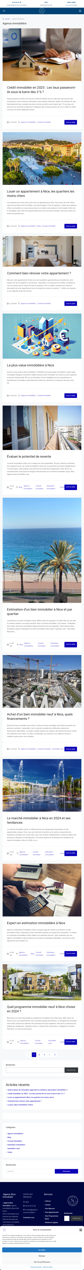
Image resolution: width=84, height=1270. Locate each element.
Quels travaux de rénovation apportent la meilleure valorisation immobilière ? (38, 1090)
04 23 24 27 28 (16, 2)
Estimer (48, 1201)
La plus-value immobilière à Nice (30, 365)
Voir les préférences (42, 1262)
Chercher (66, 1171)
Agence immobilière (28, 122)
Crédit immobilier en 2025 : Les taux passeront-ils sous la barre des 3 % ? (36, 1094)
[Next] (50, 1054)
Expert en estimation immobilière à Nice (36, 923)
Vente (62, 487)
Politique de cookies (36, 1267)
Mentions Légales (47, 1267)
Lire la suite (70, 122)
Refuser (42, 1256)
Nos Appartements (52, 1212)
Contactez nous (28, 1217)
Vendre (48, 1205)
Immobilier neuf (58, 749)
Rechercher (10, 1065)
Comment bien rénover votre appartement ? (39, 273)
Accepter (42, 1250)
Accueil (7, 19)
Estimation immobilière (51, 487)
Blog (39, 226)
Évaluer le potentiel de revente (29, 456)
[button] (81, 1230)
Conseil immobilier (44, 122)
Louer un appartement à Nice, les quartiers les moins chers (31, 1097)
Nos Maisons (50, 1208)
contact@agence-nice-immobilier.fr (16, 5)
